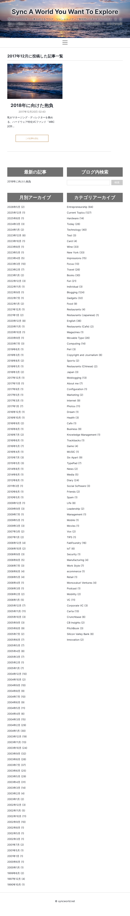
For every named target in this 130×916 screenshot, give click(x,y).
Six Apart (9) (74, 457)
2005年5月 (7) (15, 645)
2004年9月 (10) (16, 685)
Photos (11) (73, 406)
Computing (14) (76, 343)
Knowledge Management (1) (83, 434)
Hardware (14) (75, 218)
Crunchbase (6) (76, 616)
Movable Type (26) (78, 337)
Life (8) (71, 503)
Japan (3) (72, 372)
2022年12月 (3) (16, 281)
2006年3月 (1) (15, 588)
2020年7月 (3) (15, 343)
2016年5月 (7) (15, 446)
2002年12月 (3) (16, 804)
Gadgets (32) (75, 298)
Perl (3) (71, 349)
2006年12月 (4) (16, 542)
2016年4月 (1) (15, 451)
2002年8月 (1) (15, 827)
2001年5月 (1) (15, 850)
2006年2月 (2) (16, 594)
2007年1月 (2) (15, 537)
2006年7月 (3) (15, 565)
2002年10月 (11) (16, 816)
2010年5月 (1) (15, 497)
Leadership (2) (75, 508)
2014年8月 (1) (15, 468)
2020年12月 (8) (16, 320)
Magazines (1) (75, 332)
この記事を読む (32, 138)
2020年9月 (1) (15, 337)
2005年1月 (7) (15, 668)
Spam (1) (72, 497)
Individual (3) (75, 286)
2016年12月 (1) (16, 411)
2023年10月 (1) (16, 241)
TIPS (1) (71, 537)
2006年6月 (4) (16, 571)
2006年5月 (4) (16, 577)
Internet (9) (73, 400)
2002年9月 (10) (16, 821)
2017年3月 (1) (15, 400)
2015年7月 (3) (15, 457)
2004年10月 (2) (16, 679)
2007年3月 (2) (15, 531)
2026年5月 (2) (16, 206)
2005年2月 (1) (15, 662)
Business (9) (74, 429)
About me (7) (75, 383)
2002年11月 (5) (16, 810)
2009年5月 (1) (15, 520)
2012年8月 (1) (15, 480)
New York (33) (75, 252)
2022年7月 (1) (15, 298)
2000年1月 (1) (15, 867)
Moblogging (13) (77, 377)
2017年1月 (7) (15, 406)
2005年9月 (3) (16, 622)
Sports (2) (73, 360)
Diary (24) (73, 480)
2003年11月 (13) (16, 742)
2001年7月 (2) (15, 844)
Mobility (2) (74, 594)
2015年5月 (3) (15, 463)
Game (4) (72, 446)
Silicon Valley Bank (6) (80, 634)
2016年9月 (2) (15, 423)
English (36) (74, 320)
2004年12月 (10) (17, 673)
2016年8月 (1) (15, 429)
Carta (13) (73, 611)
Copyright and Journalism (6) (84, 355)
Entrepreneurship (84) (80, 206)
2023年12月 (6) (16, 235)
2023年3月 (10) (16, 263)
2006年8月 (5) (16, 560)
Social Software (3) (78, 485)
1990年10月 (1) (16, 884)
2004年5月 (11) (16, 708)
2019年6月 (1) (15, 349)
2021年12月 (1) (16, 309)
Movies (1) (73, 525)
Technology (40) (77, 229)
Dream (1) (73, 411)
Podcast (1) (74, 588)
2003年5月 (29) (16, 776)
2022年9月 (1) (15, 292)
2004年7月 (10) (16, 696)
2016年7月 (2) (15, 434)
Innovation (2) (75, 639)
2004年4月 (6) (16, 713)
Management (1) (76, 514)
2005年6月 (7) (15, 639)
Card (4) (72, 241)
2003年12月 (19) (17, 736)
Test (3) (71, 235)
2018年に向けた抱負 (32, 105)
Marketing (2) (75, 394)
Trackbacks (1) (75, 440)
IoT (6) (71, 548)
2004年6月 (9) (16, 702)
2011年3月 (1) (15, 485)
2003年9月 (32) (16, 753)
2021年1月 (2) (15, 315)
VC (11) (71, 599)
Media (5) (72, 474)
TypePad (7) (74, 463)
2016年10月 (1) (16, 417)
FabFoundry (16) (76, 542)
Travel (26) (73, 269)
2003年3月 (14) (16, 787)
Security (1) (74, 554)
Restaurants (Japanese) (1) (83, 315)
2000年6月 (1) (15, 861)
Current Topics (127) (79, 212)
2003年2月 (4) (16, 793)
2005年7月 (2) (15, 634)
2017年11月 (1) (15, 383)
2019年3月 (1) (15, 355)
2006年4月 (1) (15, 582)
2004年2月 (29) (16, 725)
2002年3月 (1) (15, 839)
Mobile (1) (73, 520)
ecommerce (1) (76, 571)
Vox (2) (71, 531)
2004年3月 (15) (16, 719)
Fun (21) (71, 281)
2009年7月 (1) (15, 514)
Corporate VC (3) (77, 605)
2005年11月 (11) (16, 611)
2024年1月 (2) (15, 229)
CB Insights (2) (76, 622)
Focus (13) (73, 263)
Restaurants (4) (76, 309)
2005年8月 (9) (16, 628)
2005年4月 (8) (16, 651)
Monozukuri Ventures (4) (82, 582)
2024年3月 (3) (16, 224)
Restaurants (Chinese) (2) (82, 366)
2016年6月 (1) (15, 440)
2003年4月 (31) (16, 782)
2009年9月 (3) (16, 508)
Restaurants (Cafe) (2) (80, 326)
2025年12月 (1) (16, 212)
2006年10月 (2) (16, 548)
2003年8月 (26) (16, 759)
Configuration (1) (77, 389)
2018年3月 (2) (15, 372)
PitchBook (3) (75, 628)
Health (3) (73, 417)
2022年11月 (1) (16, 286)
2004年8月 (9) (16, 690)
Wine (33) (73, 246)
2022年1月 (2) (15, 303)
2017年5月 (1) (15, 394)
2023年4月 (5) (16, 258)
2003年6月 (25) (16, 770)
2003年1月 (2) (15, 799)
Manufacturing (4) (77, 560)
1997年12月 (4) (16, 878)
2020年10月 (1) (16, 332)
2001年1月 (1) (15, 856)
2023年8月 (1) (15, 246)
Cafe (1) (71, 423)
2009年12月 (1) (16, 503)
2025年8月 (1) (15, 218)
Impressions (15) (77, 258)
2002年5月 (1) (15, 833)
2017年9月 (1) (15, 389)
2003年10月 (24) (17, 747)
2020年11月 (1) (16, 326)
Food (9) (72, 303)
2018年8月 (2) (15, 360)
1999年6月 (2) (15, 873)
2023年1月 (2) (15, 275)
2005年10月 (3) (16, 616)
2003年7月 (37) (16, 765)
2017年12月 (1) (16, 377)
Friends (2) (73, 491)
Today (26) (73, 224)
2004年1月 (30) (16, 730)
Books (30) (73, 275)
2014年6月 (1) (15, 474)
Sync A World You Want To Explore (65, 12)
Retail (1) (72, 577)
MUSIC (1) (73, 451)
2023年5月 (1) (15, 252)
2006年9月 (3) (16, 554)
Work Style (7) (75, 565)
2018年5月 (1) (15, 366)
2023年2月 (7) (15, 269)
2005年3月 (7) (15, 656)
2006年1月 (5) (15, 599)
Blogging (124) (75, 292)
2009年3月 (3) (16, 525)
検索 (117, 182)
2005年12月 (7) (16, 605)
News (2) (72, 468)
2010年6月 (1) (15, 491)
